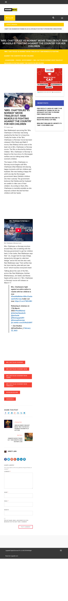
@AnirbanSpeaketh (18, 313)
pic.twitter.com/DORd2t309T (21, 323)
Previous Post (18, 422)
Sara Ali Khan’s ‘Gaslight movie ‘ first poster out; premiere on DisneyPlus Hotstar (22, 428)
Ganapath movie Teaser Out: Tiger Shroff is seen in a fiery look (15, 440)
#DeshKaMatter (17, 296)
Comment (7, 471)
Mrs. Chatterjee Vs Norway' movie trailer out (16, 384)
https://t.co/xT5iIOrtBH (23, 301)
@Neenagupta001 (17, 318)
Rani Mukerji (10, 399)
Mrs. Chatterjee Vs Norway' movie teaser (16, 376)
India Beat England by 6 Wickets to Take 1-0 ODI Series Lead (49, 124)
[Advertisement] (18, 80)
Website (6, 509)
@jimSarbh (15, 315)
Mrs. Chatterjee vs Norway (14, 362)
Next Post (19, 435)
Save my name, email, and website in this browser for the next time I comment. (16, 521)
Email (6, 501)
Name (6, 492)
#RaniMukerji (20, 311)
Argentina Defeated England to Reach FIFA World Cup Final (48, 119)
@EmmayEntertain (18, 320)
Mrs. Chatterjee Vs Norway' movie (16, 369)
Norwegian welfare (12, 392)
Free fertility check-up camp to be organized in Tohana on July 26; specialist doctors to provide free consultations (49, 111)
